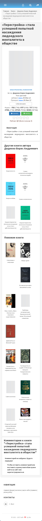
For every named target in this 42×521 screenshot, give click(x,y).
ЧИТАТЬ (27, 113)
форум (12, 490)
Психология (27, 90)
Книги (13, 11)
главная (6, 490)
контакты (18, 490)
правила (34, 490)
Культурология (16, 90)
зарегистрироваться (15, 472)
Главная (6, 11)
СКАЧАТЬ (15, 113)
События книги (21, 104)
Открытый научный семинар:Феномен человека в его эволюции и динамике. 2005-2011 (10, 428)
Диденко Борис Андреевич (27, 11)
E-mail (11, 504)
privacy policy (8, 492)
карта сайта (26, 490)
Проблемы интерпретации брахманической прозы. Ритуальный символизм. (25, 314)
